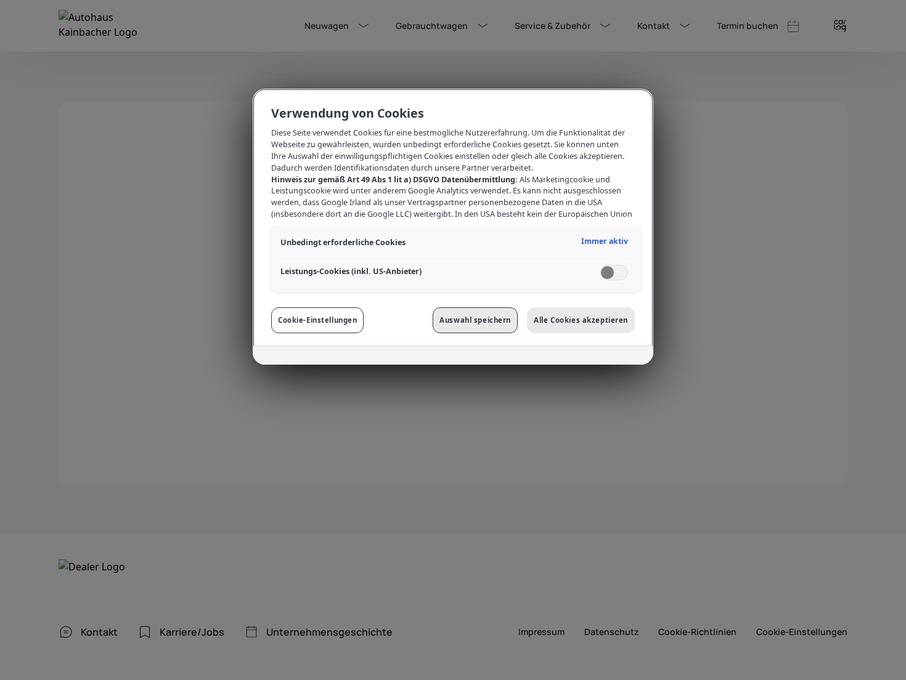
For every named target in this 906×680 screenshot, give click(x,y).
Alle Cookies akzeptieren (581, 320)
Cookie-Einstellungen (317, 320)
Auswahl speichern (475, 320)
